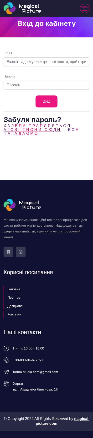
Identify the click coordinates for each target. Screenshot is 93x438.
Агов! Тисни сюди (32, 130)
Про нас (13, 297)
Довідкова (15, 306)
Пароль (9, 76)
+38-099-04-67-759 (28, 360)
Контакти (14, 314)
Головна (13, 289)
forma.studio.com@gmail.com (35, 372)
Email (8, 53)
